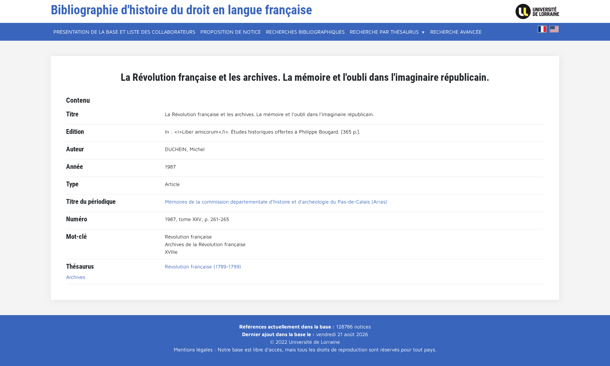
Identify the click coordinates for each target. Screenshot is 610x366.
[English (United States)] (554, 29)
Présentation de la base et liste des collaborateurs (124, 32)
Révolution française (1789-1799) (203, 266)
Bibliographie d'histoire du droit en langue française (181, 10)
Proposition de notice (230, 32)
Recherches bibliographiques (305, 32)
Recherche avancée (456, 32)
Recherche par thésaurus (384, 32)
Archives (75, 277)
